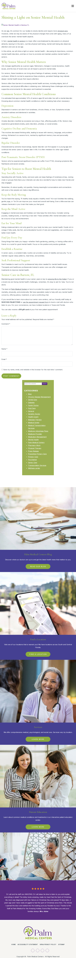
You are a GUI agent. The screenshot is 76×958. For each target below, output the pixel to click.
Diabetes (31, 403)
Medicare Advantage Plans (38, 431)
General (31, 411)
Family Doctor (33, 405)
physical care (63, 31)
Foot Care (32, 408)
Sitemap (61, 944)
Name (4, 349)
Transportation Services (37, 465)
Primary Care (33, 457)
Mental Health (33, 440)
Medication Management (37, 437)
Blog (29, 394)
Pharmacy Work (34, 445)
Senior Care (32, 463)
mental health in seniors (16, 41)
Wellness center (34, 468)
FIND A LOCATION (38, 654)
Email (4, 359)
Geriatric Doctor (34, 414)
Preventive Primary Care (37, 454)
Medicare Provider (35, 434)
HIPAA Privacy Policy (48, 944)
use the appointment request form (36, 302)
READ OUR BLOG (38, 566)
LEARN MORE (38, 739)
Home (13, 944)
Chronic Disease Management (39, 397)
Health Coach (33, 417)
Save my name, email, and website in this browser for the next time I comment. (33, 370)
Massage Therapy (35, 420)
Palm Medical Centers (19, 289)
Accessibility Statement (28, 944)
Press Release (33, 451)
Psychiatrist (32, 460)
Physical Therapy (34, 448)
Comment (5, 324)
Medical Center (33, 423)
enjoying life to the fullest (57, 279)
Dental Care (32, 400)
